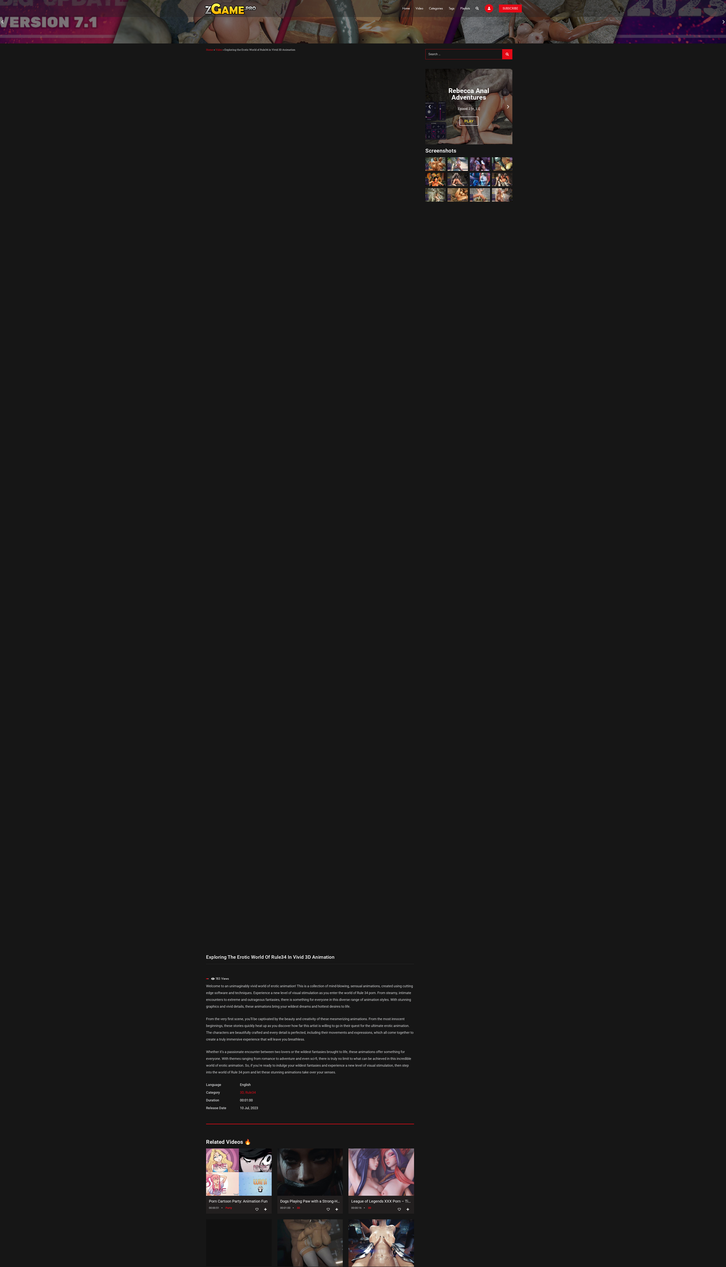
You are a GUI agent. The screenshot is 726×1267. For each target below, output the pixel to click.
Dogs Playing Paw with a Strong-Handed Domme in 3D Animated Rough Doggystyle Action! (310, 1201)
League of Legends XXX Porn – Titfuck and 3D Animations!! (381, 1201)
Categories (436, 8)
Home (406, 8)
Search (507, 54)
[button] (2, 21)
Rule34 (250, 1092)
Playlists (465, 8)
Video (419, 8)
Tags (452, 8)
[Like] (256, 1209)
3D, (242, 1092)
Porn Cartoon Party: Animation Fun (238, 1201)
